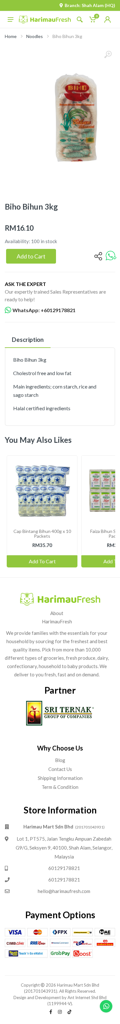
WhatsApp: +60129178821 (44, 310)
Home (11, 36)
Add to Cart (31, 256)
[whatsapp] (111, 256)
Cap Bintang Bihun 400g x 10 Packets (42, 533)
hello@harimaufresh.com (64, 891)
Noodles (34, 36)
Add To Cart (42, 561)
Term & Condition (60, 787)
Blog (60, 760)
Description (28, 339)
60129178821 (64, 868)
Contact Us (60, 769)
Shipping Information (60, 778)
